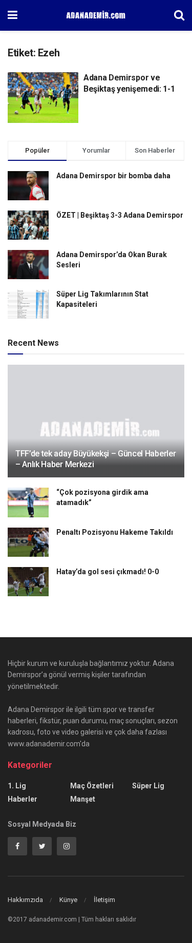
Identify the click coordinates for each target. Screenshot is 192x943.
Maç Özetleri (92, 786)
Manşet (82, 799)
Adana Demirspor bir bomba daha (113, 176)
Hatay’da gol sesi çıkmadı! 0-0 (107, 572)
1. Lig (17, 786)
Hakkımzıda (25, 900)
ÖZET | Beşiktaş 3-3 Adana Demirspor (119, 215)
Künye (68, 900)
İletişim (104, 900)
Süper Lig (148, 786)
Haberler (22, 799)
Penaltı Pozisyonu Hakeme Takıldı (114, 532)
